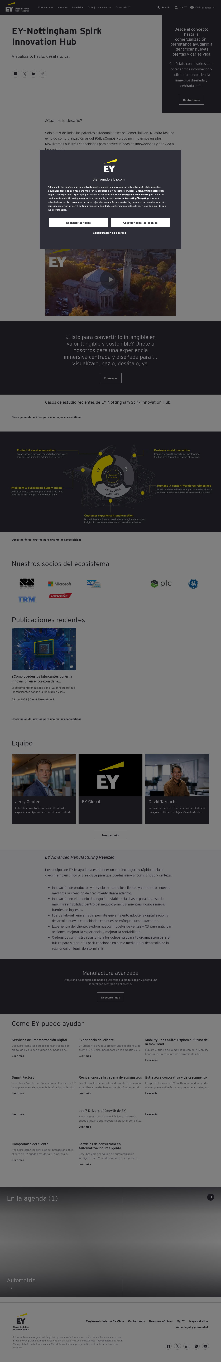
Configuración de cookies (109, 232)
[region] (110, 199)
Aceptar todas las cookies (140, 222)
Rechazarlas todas (78, 222)
